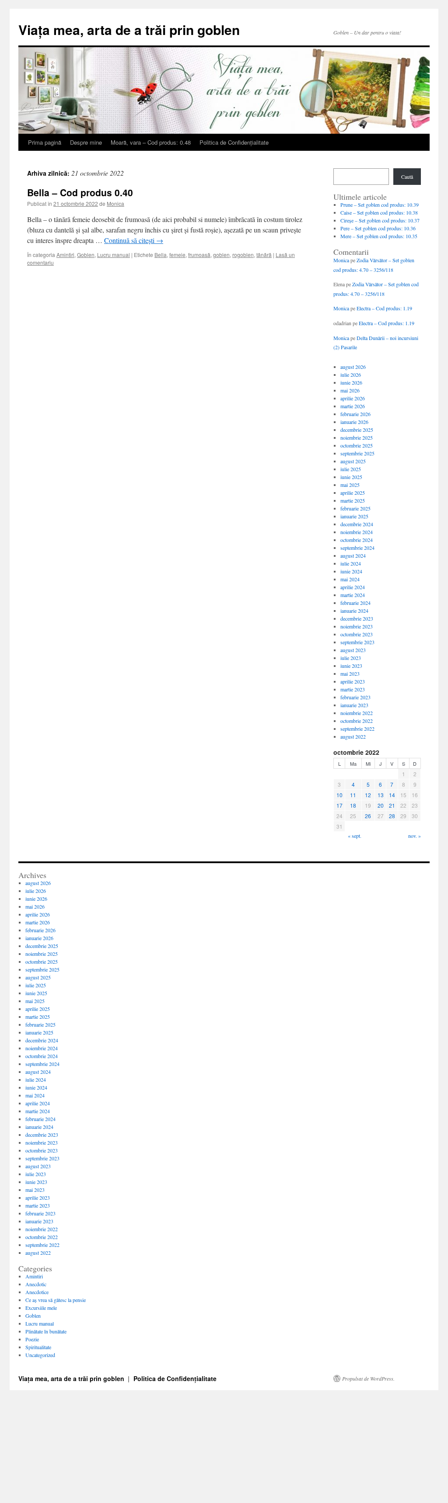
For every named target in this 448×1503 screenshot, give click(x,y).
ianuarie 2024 (354, 610)
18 (353, 805)
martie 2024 (352, 594)
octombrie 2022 (356, 720)
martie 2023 (352, 689)
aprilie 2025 (352, 492)
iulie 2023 (350, 657)
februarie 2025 (355, 508)
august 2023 (353, 649)
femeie (177, 254)
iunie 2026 (351, 382)
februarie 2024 (355, 602)
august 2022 (353, 736)
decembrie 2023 (356, 618)
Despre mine (86, 142)
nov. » (414, 835)
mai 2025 (350, 484)
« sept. (354, 835)
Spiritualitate (38, 1346)
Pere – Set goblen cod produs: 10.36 (378, 228)
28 (392, 815)
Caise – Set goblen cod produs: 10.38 (379, 212)
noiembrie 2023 (356, 626)
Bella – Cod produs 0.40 (80, 192)
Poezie (32, 1339)
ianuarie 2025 (354, 516)
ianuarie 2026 (354, 421)
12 (368, 794)
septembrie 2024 (357, 547)
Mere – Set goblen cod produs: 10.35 (378, 236)
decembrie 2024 (356, 524)
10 (339, 794)
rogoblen (243, 254)
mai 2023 (350, 673)
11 (353, 794)
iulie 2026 (350, 374)
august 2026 (353, 366)
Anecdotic (35, 1284)
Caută (407, 176)
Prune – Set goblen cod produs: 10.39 (379, 204)
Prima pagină (44, 142)
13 (381, 794)
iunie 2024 (351, 571)
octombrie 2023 (356, 634)
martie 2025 (352, 500)
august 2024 (353, 555)
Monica (115, 203)
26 (368, 815)
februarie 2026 (355, 413)
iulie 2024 (350, 563)
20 (381, 805)
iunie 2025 (351, 476)
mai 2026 (350, 390)
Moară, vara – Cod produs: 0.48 (151, 142)
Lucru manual (113, 254)
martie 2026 (352, 406)
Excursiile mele (41, 1307)
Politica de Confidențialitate (234, 142)
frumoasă (199, 254)
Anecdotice (37, 1291)
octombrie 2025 (356, 445)
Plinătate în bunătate (45, 1331)
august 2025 (353, 461)
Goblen (85, 254)
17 (339, 805)
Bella (160, 254)
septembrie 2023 (357, 642)
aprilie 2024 (352, 586)
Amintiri (65, 254)
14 (392, 794)
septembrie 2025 (357, 453)
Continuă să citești (133, 240)
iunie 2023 (351, 665)
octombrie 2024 (356, 539)
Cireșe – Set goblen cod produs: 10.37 (380, 220)
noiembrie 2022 (356, 712)
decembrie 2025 (356, 429)
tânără (264, 254)
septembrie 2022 (357, 728)
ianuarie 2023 (354, 704)
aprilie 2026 (352, 398)
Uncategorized (40, 1354)
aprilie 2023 (352, 681)
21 (392, 805)
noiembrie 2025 (356, 437)
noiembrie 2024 (356, 531)
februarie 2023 (355, 697)
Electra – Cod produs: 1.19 (384, 308)
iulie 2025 (350, 468)
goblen (221, 254)
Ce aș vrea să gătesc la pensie (55, 1299)
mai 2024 (350, 579)
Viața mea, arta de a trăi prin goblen (129, 29)
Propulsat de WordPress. (368, 1378)
